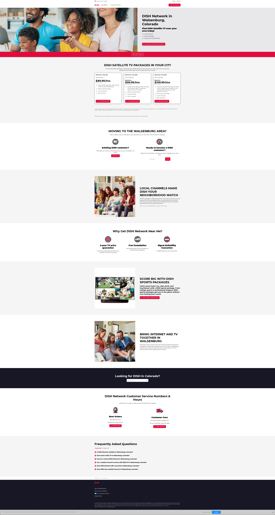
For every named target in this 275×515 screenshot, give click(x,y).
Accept (216, 512)
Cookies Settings (206, 512)
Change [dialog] (105, 1)
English (173, 1)
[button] (147, 380)
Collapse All (105, 448)
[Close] (272, 512)
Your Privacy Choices (103, 493)
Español (178, 1)
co (99, 478)
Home (96, 478)
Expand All (98, 448)
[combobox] (136, 380)
